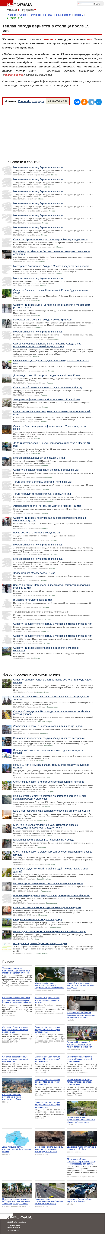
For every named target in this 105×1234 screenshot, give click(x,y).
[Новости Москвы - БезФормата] (16, 3)
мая (89, 39)
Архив (22, 15)
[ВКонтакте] (77, 102)
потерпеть (49, 39)
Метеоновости (14, 74)
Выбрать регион (13, 1227)
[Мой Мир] (98, 102)
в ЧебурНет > (14, 17)
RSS (17, 1231)
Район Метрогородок (31, 101)
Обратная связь (13, 1225)
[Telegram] (91, 102)
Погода (47, 15)
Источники (35, 15)
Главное (11, 15)
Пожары (78, 15)
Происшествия (62, 15)
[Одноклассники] (84, 102)
